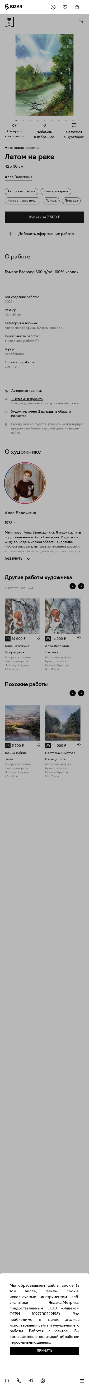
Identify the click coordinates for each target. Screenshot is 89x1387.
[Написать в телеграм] (30, 1380)
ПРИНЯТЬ (44, 1350)
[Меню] (82, 1380)
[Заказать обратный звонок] (19, 1380)
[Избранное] (65, 7)
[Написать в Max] (42, 1380)
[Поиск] (7, 1380)
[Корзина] (77, 7)
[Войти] (53, 7)
